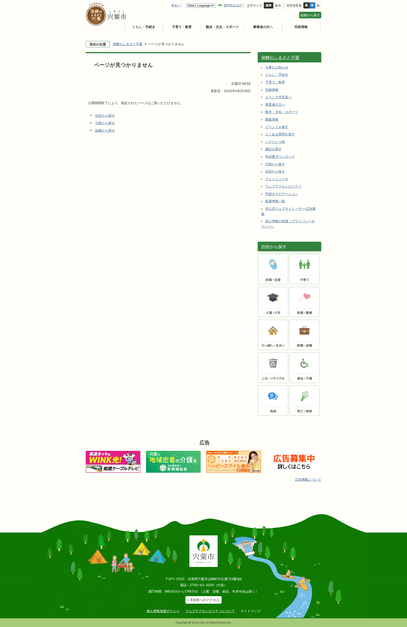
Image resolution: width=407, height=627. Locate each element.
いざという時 (275, 142)
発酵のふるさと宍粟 (127, 44)
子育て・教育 (182, 27)
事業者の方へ (263, 27)
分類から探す (105, 123)
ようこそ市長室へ (278, 97)
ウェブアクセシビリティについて (210, 611)
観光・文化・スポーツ (222, 27)
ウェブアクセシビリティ (283, 186)
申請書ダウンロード (280, 157)
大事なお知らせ (276, 67)
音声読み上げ (233, 5)
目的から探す (105, 116)
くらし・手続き (143, 27)
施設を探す (273, 149)
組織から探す (310, 15)
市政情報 (301, 27)
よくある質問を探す (280, 134)
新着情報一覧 (275, 201)
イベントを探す (276, 127)
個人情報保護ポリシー (163, 611)
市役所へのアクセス (204, 600)
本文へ (175, 5)
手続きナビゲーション (281, 194)
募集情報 (271, 119)
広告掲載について (308, 479)
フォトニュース (276, 179)
